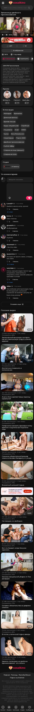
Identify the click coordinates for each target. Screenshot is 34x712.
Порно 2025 (20, 138)
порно (17, 681)
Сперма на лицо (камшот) (14, 150)
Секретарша (8, 138)
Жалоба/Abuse (25, 675)
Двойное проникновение (14, 142)
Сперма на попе (10, 154)
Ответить (15, 209)
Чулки (6, 134)
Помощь (14, 675)
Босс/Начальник (17, 134)
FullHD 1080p (9, 146)
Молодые (7, 113)
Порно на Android (17, 678)
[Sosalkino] (17, 3)
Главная (7, 675)
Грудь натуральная (11, 126)
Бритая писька (9, 122)
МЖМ (23, 130)
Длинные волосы (10, 117)
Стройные (25, 126)
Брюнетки (18, 113)
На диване (8, 130)
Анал (17, 130)
